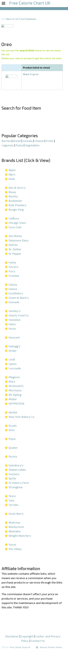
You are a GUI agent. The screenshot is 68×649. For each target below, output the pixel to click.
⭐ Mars (9, 381)
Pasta (19, 145)
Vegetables (32, 145)
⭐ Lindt (9, 359)
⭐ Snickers (11, 474)
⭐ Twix (9, 500)
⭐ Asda (9, 178)
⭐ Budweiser (13, 200)
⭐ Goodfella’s (13, 293)
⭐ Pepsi (9, 438)
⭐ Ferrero (11, 267)
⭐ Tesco (10, 496)
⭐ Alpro (9, 174)
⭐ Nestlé (10, 412)
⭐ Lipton (10, 364)
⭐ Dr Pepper (12, 253)
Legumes (7, 145)
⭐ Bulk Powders (15, 205)
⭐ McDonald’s (14, 386)
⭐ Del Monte (13, 236)
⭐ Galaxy (10, 284)
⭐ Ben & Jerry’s (14, 187)
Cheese (39, 141)
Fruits (49, 141)
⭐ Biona (10, 192)
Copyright (27, 636)
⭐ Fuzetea (11, 275)
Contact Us (38, 640)
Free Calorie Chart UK (20, 647)
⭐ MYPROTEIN (14, 403)
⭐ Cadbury (11, 218)
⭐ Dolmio (11, 244)
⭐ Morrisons (13, 390)
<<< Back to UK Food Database (18, 18)
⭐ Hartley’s (12, 311)
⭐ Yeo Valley (13, 549)
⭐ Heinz (10, 324)
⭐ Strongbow (13, 487)
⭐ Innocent (12, 337)
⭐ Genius (10, 289)
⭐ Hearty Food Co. (16, 315)
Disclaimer (12, 636)
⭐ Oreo (9, 430)
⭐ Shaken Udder (15, 469)
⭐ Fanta (10, 262)
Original (30, 74)
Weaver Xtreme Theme (51, 647)
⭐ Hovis (10, 328)
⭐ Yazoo (10, 544)
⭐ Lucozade (12, 368)
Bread (17, 141)
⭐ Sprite (10, 478)
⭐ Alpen (10, 170)
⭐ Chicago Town (15, 222)
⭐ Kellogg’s (12, 346)
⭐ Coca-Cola (12, 227)
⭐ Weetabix (12, 531)
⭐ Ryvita (10, 456)
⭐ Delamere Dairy (16, 240)
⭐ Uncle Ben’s (13, 513)
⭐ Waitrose (12, 522)
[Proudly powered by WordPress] (37, 647)
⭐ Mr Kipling (12, 394)
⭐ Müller (10, 399)
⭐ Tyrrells (11, 504)
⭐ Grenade (11, 302)
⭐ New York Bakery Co (19, 416)
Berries (6, 141)
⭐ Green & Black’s (16, 297)
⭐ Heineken (12, 319)
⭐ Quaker (11, 447)
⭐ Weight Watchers (17, 535)
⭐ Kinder (10, 350)
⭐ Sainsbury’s (13, 465)
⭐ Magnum (12, 377)
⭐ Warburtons (14, 527)
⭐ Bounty (11, 196)
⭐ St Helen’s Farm (16, 482)
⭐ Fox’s (9, 271)
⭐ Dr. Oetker (12, 249)
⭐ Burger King (14, 209)
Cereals (27, 141)
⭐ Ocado (10, 425)
